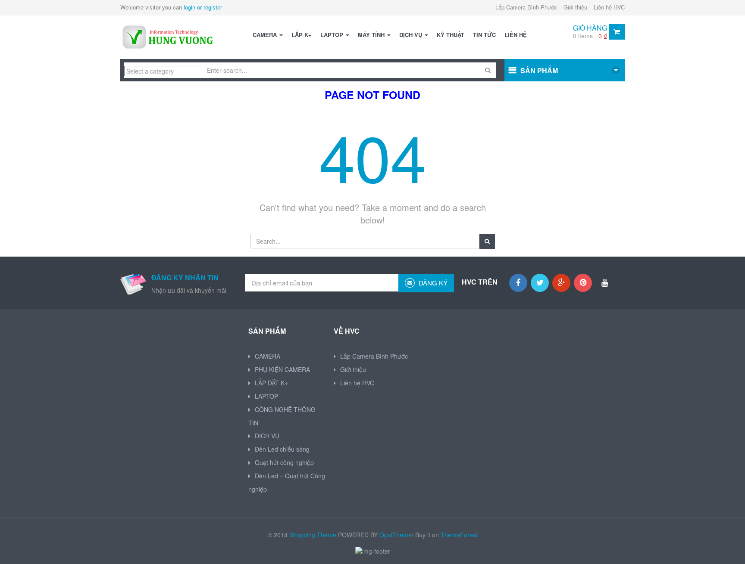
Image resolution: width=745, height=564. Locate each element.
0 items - (590, 35)
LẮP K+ (301, 35)
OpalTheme (395, 534)
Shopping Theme (312, 534)
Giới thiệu (575, 7)
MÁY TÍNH (372, 35)
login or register (203, 7)
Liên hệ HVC (609, 7)
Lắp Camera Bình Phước (526, 7)
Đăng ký (432, 282)
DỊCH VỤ (411, 35)
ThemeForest (459, 534)
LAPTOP (332, 35)
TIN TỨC (484, 35)
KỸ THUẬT (450, 35)
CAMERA (266, 35)
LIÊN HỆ (515, 35)
